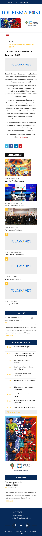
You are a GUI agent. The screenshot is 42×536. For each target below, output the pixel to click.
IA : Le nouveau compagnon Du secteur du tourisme (23, 348)
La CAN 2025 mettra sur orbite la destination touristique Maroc (24, 354)
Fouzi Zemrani (12, 488)
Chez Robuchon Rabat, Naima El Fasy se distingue (23, 368)
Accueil (11, 41)
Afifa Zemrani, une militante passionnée (22, 375)
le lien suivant (22, 137)
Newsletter (11, 2)
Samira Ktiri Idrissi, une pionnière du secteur (24, 395)
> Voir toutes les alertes (13, 412)
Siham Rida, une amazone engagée (24, 407)
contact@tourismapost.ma (21, 518)
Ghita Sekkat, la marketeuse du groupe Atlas (23, 388)
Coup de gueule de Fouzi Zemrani (13, 483)
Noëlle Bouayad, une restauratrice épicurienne (24, 401)
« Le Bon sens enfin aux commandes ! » (13, 318)
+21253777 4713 (17, 516)
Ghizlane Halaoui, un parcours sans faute (24, 381)
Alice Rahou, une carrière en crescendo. (22, 361)
